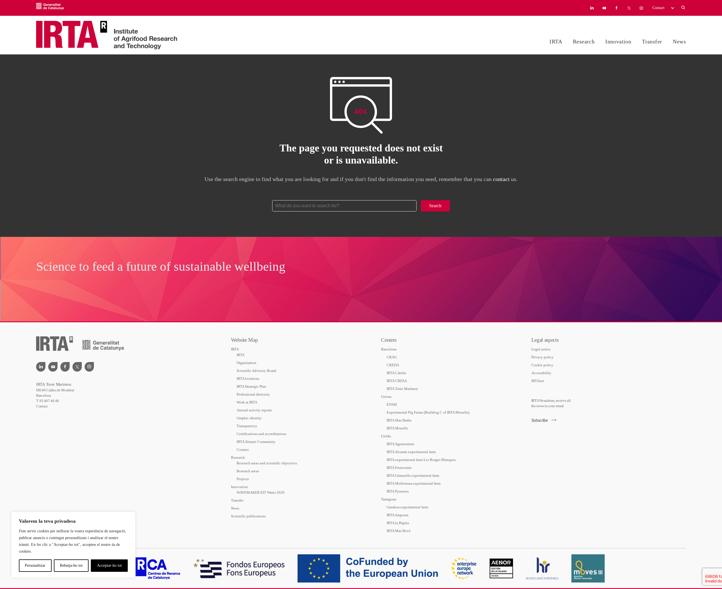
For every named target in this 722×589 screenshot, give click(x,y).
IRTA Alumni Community (256, 442)
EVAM (392, 404)
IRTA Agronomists (400, 444)
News (679, 41)
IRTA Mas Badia (399, 420)
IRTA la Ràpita (398, 523)
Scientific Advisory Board (256, 371)
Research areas (248, 471)
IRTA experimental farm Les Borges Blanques (421, 460)
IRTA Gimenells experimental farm (413, 475)
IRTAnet (537, 381)
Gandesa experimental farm (407, 507)
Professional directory (253, 394)
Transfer (652, 41)
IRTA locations (248, 378)
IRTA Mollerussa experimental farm (414, 483)
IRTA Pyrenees (398, 491)
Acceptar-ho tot (109, 565)
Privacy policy (542, 357)
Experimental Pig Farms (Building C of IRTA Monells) (428, 412)
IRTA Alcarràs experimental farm (411, 452)
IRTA (555, 41)
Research (584, 41)
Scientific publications (248, 516)
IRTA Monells (397, 428)
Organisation (246, 363)
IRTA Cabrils (396, 373)
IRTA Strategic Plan (251, 386)
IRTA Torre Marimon (402, 389)
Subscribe (539, 420)
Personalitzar (35, 565)
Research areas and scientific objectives (267, 463)
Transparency (247, 426)
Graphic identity (249, 418)
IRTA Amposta (397, 515)
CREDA (393, 365)
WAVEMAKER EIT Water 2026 (261, 492)
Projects (243, 479)
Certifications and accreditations (261, 434)
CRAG (392, 357)
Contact (658, 8)
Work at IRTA (247, 402)
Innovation (618, 41)
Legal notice (541, 349)
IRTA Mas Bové (399, 531)
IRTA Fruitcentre (399, 468)
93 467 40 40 (49, 401)
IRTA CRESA (397, 381)
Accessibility (541, 373)
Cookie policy (542, 365)
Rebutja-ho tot (71, 565)
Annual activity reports (254, 410)
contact (501, 179)
